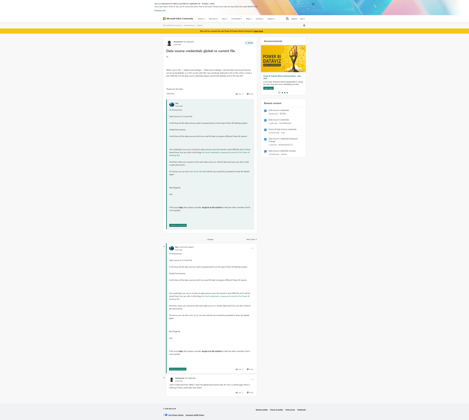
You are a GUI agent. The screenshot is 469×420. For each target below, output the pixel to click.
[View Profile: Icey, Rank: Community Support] (171, 248)
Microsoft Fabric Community (172, 25)
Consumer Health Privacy (195, 415)
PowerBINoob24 (285, 123)
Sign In (302, 19)
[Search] (287, 18)
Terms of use (290, 410)
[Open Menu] (304, 25)
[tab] (282, 92)
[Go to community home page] (178, 18)
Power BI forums (189, 25)
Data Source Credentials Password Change (283, 139)
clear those (193, 171)
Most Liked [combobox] (251, 239)
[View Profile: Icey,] (171, 104)
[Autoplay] (279, 92)
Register (294, 19)
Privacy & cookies (276, 410)
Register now (160, 10)
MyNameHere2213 (285, 144)
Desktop (200, 25)
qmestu (284, 154)
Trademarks (301, 410)
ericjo (283, 132)
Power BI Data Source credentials (283, 129)
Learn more (258, 31)
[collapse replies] (163, 246)
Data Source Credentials (279, 110)
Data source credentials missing (282, 151)
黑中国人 (283, 113)
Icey (176, 103)
